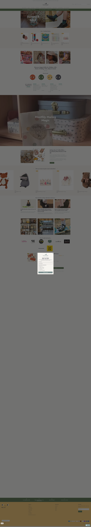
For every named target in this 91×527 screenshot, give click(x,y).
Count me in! (45, 272)
